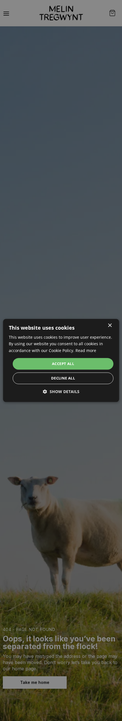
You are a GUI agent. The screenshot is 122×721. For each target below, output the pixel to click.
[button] (61, 392)
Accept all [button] (63, 363)
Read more (85, 350)
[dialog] (61, 360)
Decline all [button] (63, 378)
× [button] (110, 325)
